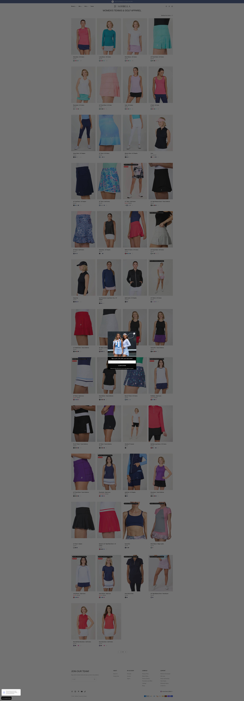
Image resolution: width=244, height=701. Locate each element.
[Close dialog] (134, 333)
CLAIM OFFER (122, 365)
